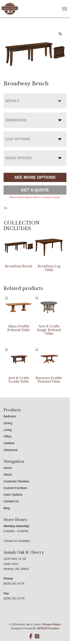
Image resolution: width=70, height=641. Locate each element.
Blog (7, 508)
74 (5, 208)
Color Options (13, 494)
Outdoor (9, 443)
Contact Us (11, 501)
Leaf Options (17, 139)
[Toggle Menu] (64, 8)
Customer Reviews (16, 481)
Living (8, 430)
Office (8, 436)
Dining (8, 423)
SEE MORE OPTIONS (35, 177)
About (8, 474)
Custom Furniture (15, 488)
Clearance (11, 450)
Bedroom (10, 416)
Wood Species (18, 158)
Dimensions (16, 120)
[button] (60, 34)
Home (8, 468)
